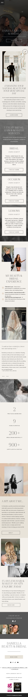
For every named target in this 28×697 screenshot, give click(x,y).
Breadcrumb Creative (17, 695)
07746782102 (14, 669)
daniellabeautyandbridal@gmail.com (14, 667)
